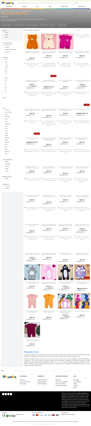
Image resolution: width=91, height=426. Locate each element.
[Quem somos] (10, 376)
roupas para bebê (81, 393)
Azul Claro (7, 109)
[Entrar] (82, 2)
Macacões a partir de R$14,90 (61, 381)
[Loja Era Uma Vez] (8, 3)
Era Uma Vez (7, 186)
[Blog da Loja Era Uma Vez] (11, 394)
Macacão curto (43, 25)
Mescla (6, 140)
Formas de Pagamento (42, 383)
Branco (6, 119)
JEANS (6, 168)
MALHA (6, 161)
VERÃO (6, 178)
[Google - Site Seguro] (10, 416)
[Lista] (88, 30)
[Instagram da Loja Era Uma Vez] (6, 394)
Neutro (6, 37)
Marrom (6, 135)
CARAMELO (7, 123)
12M (6, 68)
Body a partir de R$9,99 (60, 383)
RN (5, 80)
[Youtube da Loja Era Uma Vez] (8, 394)
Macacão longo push (19, 25)
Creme (6, 126)
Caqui (6, 121)
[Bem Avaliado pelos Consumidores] (19, 414)
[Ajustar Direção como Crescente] (84, 30)
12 (5, 87)
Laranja (6, 133)
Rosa (6, 149)
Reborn (6, 78)
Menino (6, 32)
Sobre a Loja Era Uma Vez (25, 381)
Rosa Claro (7, 151)
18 (5, 89)
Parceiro (75, 387)
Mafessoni (7, 188)
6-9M (6, 64)
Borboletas (7, 116)
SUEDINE (7, 166)
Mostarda (7, 142)
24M (6, 73)
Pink (6, 144)
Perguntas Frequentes (42, 381)
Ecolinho (7, 170)
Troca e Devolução (77, 381)
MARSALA (7, 137)
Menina (6, 34)
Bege (6, 114)
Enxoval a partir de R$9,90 (60, 385)
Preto (6, 147)
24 (5, 92)
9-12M (6, 66)
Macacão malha (62, 25)
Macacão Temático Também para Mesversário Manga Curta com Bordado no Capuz (65, 312)
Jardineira (7, 47)
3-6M (6, 61)
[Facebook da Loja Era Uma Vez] (3, 394)
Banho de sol (53, 25)
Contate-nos (75, 385)
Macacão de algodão (6, 25)
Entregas (75, 383)
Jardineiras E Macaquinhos (10, 49)
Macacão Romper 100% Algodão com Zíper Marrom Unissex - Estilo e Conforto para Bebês (48, 139)
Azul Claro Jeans (8, 112)
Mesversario (7, 51)
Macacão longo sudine (32, 25)
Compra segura (23, 383)
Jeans (6, 130)
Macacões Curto (8, 44)
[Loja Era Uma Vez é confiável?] (68, 414)
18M (6, 71)
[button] (87, 2)
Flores (6, 128)
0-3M (6, 59)
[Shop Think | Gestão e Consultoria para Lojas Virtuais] (3, 415)
